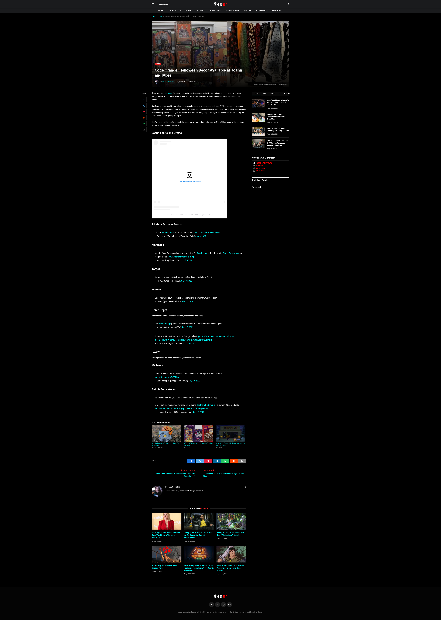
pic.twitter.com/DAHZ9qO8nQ (208, 232)
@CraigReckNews (231, 253)
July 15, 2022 (187, 327)
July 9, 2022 (200, 236)
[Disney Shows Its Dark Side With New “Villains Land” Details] (231, 521)
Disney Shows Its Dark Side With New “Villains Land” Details (230, 533)
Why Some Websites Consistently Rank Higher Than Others (276, 116)
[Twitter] (144, 105)
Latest (256, 93)
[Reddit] (144, 117)
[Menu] (153, 4)
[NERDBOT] (220, 4)
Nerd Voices (261, 11)
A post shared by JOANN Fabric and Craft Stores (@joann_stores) (189, 215)
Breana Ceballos (168, 82)
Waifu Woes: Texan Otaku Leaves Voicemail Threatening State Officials (231, 568)
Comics (188, 11)
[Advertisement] (220, 45)
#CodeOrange (217, 336)
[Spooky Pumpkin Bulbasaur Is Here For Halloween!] (166, 433)
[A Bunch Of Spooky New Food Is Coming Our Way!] (198, 433)
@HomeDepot (204, 336)
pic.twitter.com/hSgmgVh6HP (202, 340)
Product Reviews (264, 163)
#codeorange (168, 232)
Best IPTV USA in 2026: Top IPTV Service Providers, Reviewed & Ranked (277, 143)
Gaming (200, 11)
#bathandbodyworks (206, 405)
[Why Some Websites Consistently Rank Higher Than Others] (258, 117)
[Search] (288, 4)
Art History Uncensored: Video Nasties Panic (165, 566)
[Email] (144, 129)
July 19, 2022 (186, 281)
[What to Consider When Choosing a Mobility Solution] (258, 131)
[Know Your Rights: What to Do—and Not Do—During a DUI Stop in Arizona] (258, 103)
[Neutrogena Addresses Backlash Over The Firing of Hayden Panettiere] (166, 521)
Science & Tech (232, 11)
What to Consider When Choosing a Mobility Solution (278, 129)
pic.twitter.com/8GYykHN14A (196, 408)
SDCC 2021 (260, 168)
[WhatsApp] (144, 123)
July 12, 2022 (198, 412)
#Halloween (229, 336)
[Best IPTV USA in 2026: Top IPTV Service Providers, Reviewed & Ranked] (258, 143)
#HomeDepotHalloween (178, 340)
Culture (248, 11)
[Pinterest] (144, 111)
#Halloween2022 (162, 408)
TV (280, 93)
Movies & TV (175, 11)
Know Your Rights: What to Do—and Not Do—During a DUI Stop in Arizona (278, 102)
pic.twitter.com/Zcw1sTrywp (181, 257)
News (160, 11)
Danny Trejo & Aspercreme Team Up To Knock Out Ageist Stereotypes (198, 535)
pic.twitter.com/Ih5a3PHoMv (168, 377)
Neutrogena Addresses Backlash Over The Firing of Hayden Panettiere (166, 535)
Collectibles (215, 11)
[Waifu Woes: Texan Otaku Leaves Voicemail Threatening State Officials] (231, 554)
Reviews (287, 93)
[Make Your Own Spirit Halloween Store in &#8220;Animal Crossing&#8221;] (230, 433)
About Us (276, 11)
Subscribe (163, 4)
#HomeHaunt (161, 340)
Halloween (168, 93)
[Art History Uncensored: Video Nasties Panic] (166, 554)
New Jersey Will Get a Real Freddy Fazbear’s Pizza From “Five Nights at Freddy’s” (199, 568)
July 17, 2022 (189, 260)
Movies (273, 93)
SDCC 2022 (260, 171)
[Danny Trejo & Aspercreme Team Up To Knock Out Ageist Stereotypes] (199, 521)
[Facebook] (144, 99)
